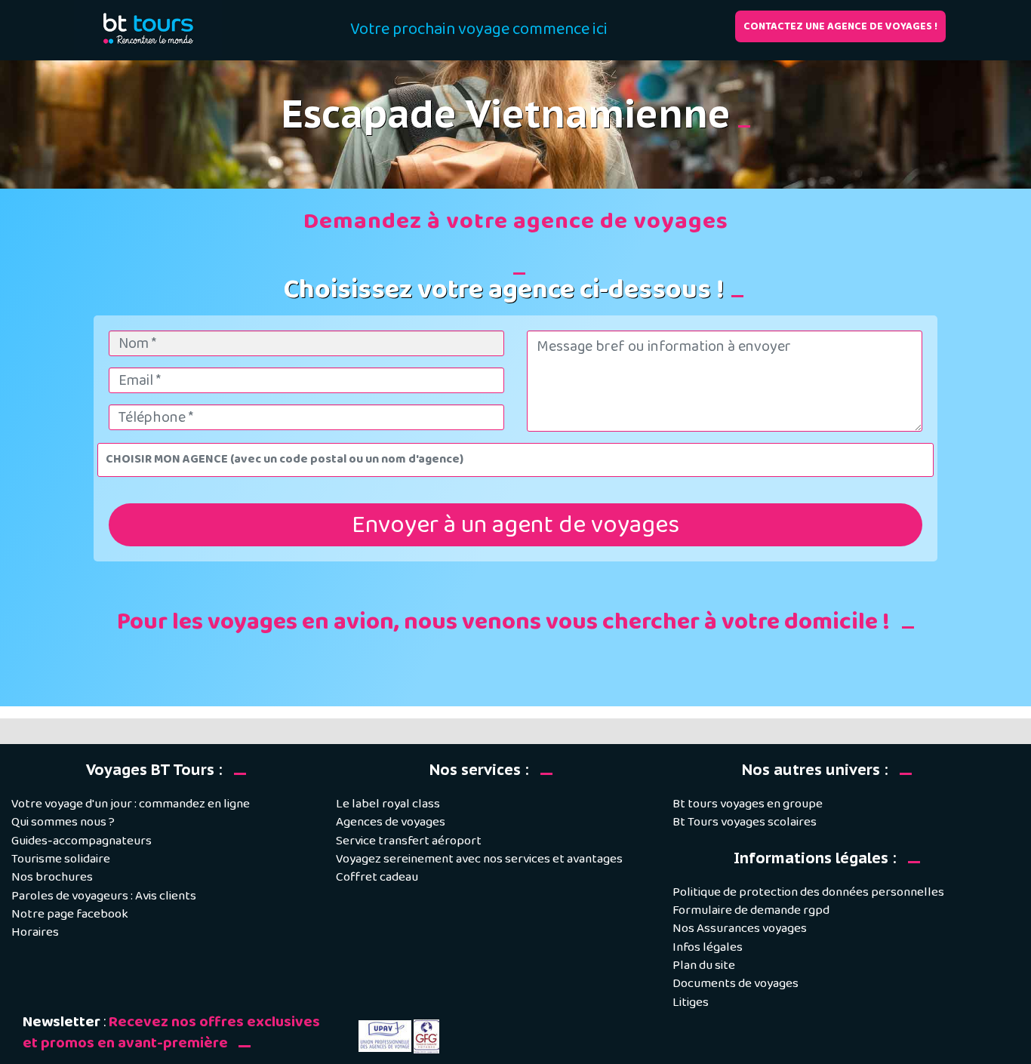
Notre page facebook (69, 914)
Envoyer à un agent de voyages (515, 525)
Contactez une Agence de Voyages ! (840, 26)
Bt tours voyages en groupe (747, 804)
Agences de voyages (390, 822)
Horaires (35, 932)
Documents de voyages (735, 983)
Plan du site (703, 965)
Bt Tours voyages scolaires (744, 822)
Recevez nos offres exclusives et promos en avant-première (171, 1032)
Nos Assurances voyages (739, 928)
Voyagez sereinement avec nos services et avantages (479, 859)
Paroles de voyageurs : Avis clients (103, 896)
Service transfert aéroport (409, 841)
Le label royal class (388, 804)
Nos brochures (52, 877)
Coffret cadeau (377, 877)
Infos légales (707, 947)
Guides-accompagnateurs (81, 841)
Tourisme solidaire (60, 859)
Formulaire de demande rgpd (750, 910)
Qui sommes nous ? (63, 822)
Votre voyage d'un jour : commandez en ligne (130, 804)
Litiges (690, 1002)
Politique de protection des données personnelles (808, 892)
